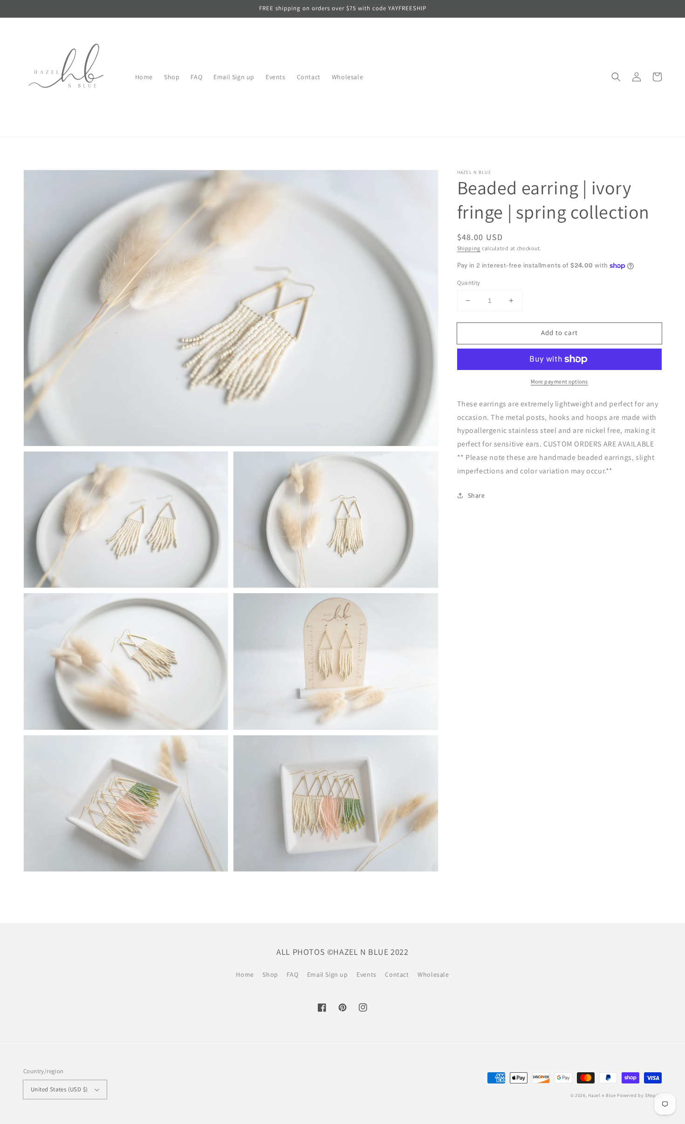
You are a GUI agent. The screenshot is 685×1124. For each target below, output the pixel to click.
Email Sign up (327, 974)
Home (244, 974)
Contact (397, 974)
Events (366, 974)
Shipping (469, 248)
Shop (270, 974)
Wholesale (433, 974)
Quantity (468, 283)
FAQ (292, 974)
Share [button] (476, 495)
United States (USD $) (59, 1089)
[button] (616, 77)
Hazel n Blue (602, 1095)
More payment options (559, 381)
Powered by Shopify (639, 1095)
